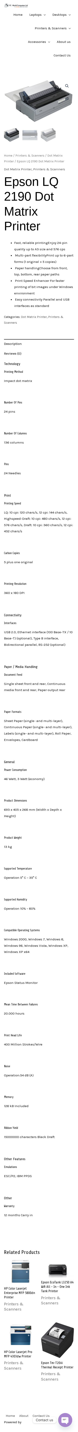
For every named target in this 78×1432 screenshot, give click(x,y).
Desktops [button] (59, 15)
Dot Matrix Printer (18, 169)
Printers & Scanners (29, 155)
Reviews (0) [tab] (12, 353)
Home (18, 15)
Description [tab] (13, 344)
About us (64, 42)
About (23, 1416)
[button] (67, 86)
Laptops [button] (35, 15)
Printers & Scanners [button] (51, 28)
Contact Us (62, 55)
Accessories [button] (37, 42)
